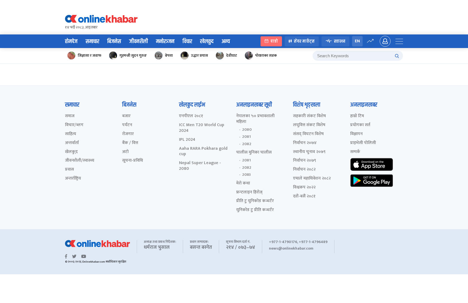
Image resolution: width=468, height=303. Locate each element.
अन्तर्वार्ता (72, 143)
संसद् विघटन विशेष (308, 134)
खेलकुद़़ (71, 152)
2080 (247, 129)
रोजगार (128, 134)
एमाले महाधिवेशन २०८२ (312, 178)
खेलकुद (206, 41)
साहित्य (70, 134)
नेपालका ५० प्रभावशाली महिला (255, 119)
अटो (125, 152)
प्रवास (69, 170)
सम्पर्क (355, 152)
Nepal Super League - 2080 (200, 166)
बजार (126, 116)
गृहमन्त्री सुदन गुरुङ (133, 55)
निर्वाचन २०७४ (305, 143)
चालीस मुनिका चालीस (254, 152)
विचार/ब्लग (74, 125)
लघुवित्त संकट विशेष (309, 125)
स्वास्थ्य (339, 41)
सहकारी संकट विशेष (309, 116)
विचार (187, 41)
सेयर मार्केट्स (304, 41)
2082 (246, 144)
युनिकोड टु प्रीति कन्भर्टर (255, 210)
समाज (69, 116)
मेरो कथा (243, 183)
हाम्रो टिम (357, 116)
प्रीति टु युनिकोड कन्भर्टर (255, 201)
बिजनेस (114, 41)
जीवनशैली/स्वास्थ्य (79, 161)
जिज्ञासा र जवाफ (89, 55)
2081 (246, 136)
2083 (246, 174)
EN (357, 41)
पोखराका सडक (266, 55)
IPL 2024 (187, 140)
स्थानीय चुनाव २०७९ (309, 152)
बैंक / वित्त (130, 143)
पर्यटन (127, 125)
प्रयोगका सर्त (360, 125)
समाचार (92, 41)
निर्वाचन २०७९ (304, 161)
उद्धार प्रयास (199, 55)
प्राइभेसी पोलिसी (363, 143)
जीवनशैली (138, 41)
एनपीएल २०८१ (191, 116)
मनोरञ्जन (165, 41)
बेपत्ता (169, 55)
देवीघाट (231, 55)
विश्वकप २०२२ (304, 187)
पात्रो (274, 41)
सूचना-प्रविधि (132, 161)
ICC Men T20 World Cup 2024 (201, 128)
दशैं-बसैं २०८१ (304, 196)
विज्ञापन (356, 134)
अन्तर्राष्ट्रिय (73, 178)
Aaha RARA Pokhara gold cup (203, 151)
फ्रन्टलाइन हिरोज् (249, 192)
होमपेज (71, 41)
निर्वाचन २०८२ (304, 170)
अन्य (226, 41)
